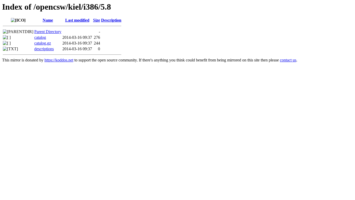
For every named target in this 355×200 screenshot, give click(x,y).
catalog (40, 37)
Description (111, 20)
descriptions (44, 49)
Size (96, 20)
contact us (288, 60)
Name (48, 20)
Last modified (77, 20)
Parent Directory (47, 31)
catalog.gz (42, 43)
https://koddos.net (58, 60)
